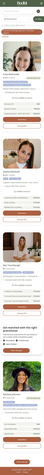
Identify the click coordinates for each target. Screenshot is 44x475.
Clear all (5, 36)
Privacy (25, 472)
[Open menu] (3, 3)
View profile (22, 126)
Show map (21, 462)
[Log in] (41, 3)
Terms (18, 472)
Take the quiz (16, 350)
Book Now (22, 119)
